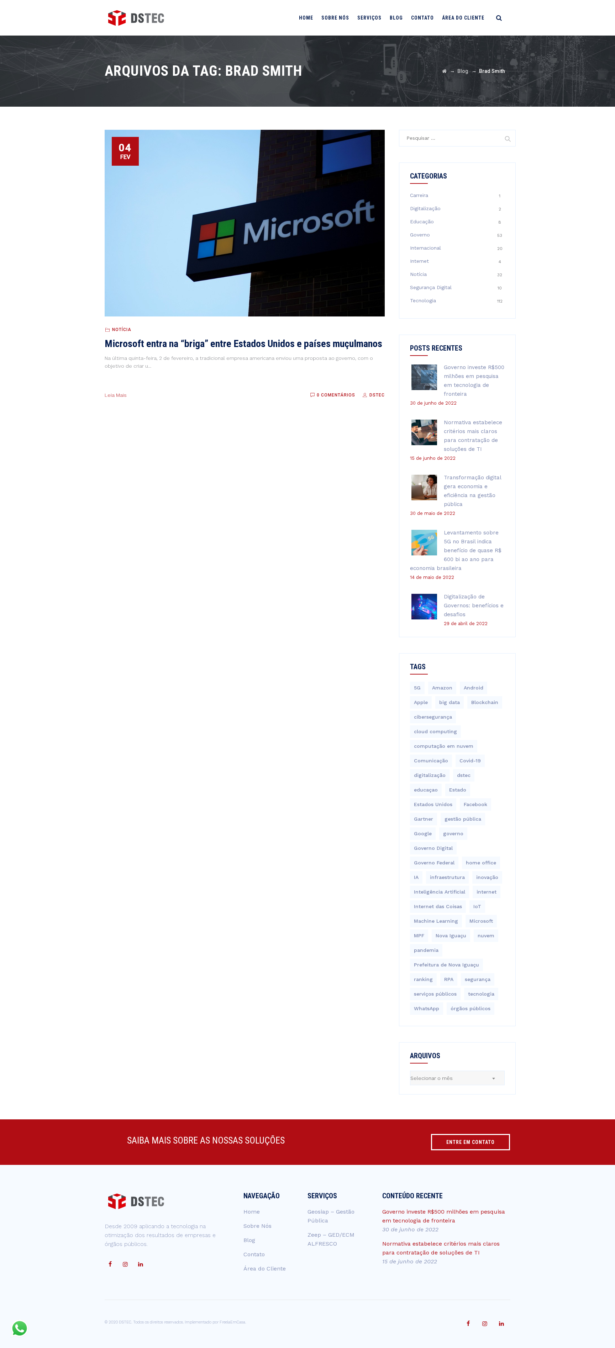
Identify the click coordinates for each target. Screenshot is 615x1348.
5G (417, 688)
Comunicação (431, 760)
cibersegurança (433, 717)
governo (453, 833)
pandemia (426, 950)
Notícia (121, 329)
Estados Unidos (433, 804)
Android (473, 688)
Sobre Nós (335, 18)
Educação (422, 221)
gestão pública (463, 819)
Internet (419, 261)
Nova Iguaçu (451, 935)
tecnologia (481, 994)
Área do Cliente (463, 18)
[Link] (499, 17)
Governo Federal (434, 862)
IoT (477, 906)
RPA (448, 979)
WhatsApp (426, 1008)
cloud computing (435, 731)
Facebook (475, 804)
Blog (396, 18)
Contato (422, 18)
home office (481, 862)
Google (423, 833)
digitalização (430, 775)
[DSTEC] (136, 18)
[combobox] (457, 1078)
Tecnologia (423, 300)
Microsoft (481, 921)
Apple (421, 702)
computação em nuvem (443, 746)
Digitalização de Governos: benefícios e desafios (474, 605)
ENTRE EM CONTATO (470, 1142)
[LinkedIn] (140, 1264)
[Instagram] (125, 1264)
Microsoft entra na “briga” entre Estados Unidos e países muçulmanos (243, 344)
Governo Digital (433, 848)
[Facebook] (110, 1264)
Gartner (423, 819)
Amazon (442, 688)
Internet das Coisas (438, 906)
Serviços (369, 18)
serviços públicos (435, 994)
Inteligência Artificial (439, 892)
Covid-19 (470, 760)
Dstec (376, 395)
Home (306, 18)
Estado (457, 790)
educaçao (426, 790)
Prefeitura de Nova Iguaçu (446, 965)
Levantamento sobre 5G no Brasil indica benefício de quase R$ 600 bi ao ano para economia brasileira (455, 550)
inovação (487, 877)
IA (416, 877)
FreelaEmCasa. (233, 1322)
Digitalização (425, 208)
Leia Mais (116, 395)
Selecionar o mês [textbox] (431, 1078)
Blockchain (484, 702)
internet (486, 892)
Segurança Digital (431, 287)
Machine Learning (436, 921)
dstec (464, 775)
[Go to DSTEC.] (444, 71)
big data (449, 702)
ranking (423, 979)
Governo (420, 235)
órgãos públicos (470, 1008)
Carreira (419, 195)
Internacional (425, 248)
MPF (419, 935)
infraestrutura (447, 877)
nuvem (486, 935)
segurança (477, 979)
